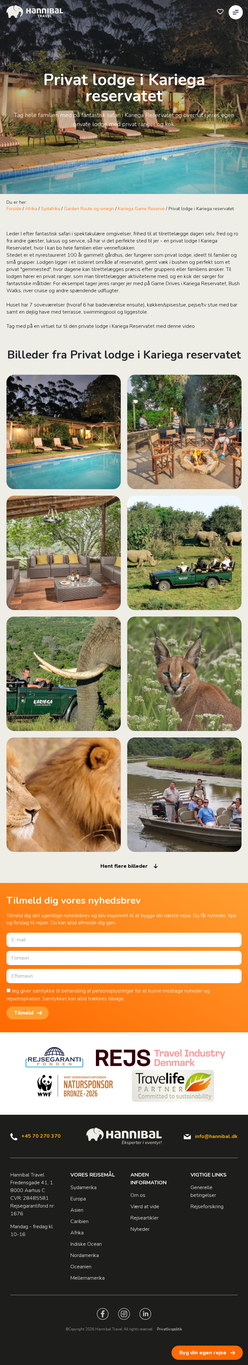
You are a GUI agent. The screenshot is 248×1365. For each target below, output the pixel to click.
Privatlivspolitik (169, 1329)
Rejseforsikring (207, 1206)
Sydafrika (50, 209)
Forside (13, 209)
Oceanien (80, 1266)
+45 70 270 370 (41, 1136)
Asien (76, 1210)
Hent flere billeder (124, 866)
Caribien (79, 1221)
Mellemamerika (87, 1278)
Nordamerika (84, 1255)
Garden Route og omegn (89, 209)
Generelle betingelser (203, 1191)
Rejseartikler (144, 1217)
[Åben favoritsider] (220, 11)
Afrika (31, 209)
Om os (137, 1195)
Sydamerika (83, 1187)
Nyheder (140, 1229)
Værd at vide (144, 1206)
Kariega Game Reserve (141, 209)
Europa (78, 1198)
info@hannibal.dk (216, 1136)
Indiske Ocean (86, 1244)
